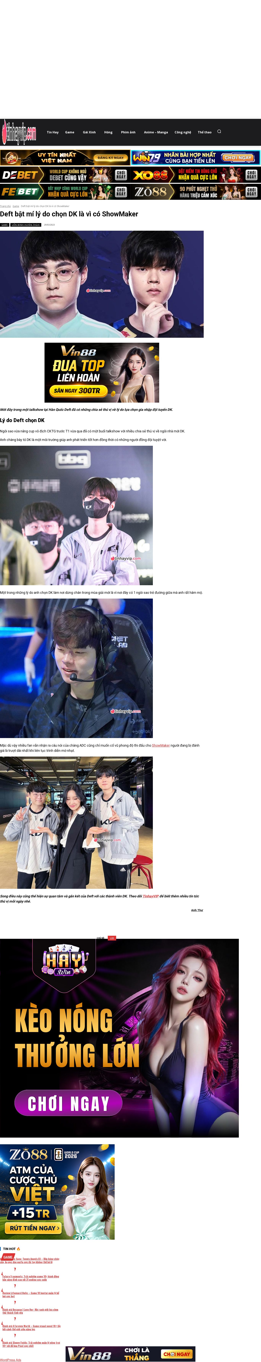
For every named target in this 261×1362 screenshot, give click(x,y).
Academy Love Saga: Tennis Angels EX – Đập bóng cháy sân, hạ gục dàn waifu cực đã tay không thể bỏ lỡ (29, 1260)
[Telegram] (123, 920)
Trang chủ (5, 206)
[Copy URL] (136, 920)
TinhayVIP (151, 896)
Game (16, 206)
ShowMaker (161, 745)
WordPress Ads (10, 1360)
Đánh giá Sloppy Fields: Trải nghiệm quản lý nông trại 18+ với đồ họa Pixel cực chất (31, 1344)
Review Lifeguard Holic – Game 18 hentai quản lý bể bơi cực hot (30, 1294)
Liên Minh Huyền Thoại (26, 224)
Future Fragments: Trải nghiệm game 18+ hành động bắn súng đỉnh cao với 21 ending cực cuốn (30, 1277)
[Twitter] (95, 920)
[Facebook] (81, 920)
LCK (112, 938)
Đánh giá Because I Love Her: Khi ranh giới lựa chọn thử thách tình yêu (30, 1311)
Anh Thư (197, 910)
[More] (150, 920)
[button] (220, 131)
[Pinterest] (109, 920)
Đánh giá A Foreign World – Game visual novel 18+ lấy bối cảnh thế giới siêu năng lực (31, 1327)
